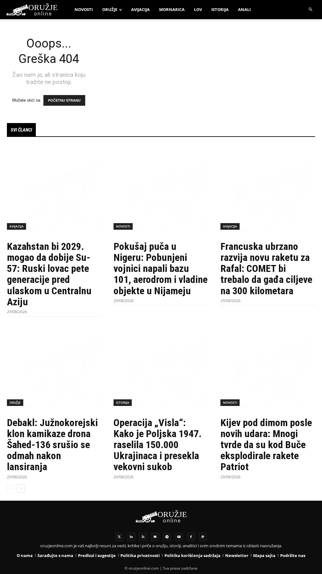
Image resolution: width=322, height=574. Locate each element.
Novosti (123, 226)
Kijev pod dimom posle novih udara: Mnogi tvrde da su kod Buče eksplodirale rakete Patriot (266, 445)
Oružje (15, 402)
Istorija (122, 402)
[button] (311, 9)
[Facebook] (190, 536)
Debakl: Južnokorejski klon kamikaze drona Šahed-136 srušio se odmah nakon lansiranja (52, 445)
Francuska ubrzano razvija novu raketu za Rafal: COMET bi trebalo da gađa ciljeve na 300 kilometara (266, 268)
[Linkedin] (131, 536)
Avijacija (16, 226)
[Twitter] (119, 536)
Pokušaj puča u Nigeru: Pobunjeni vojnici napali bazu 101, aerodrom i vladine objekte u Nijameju (161, 268)
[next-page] (21, 489)
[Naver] (155, 536)
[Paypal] (202, 536)
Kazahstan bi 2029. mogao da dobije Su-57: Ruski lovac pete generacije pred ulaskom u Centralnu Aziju (49, 274)
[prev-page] (11, 489)
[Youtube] (179, 536)
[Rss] (143, 536)
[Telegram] (167, 536)
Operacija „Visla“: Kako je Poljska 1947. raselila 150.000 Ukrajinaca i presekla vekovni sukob (158, 445)
